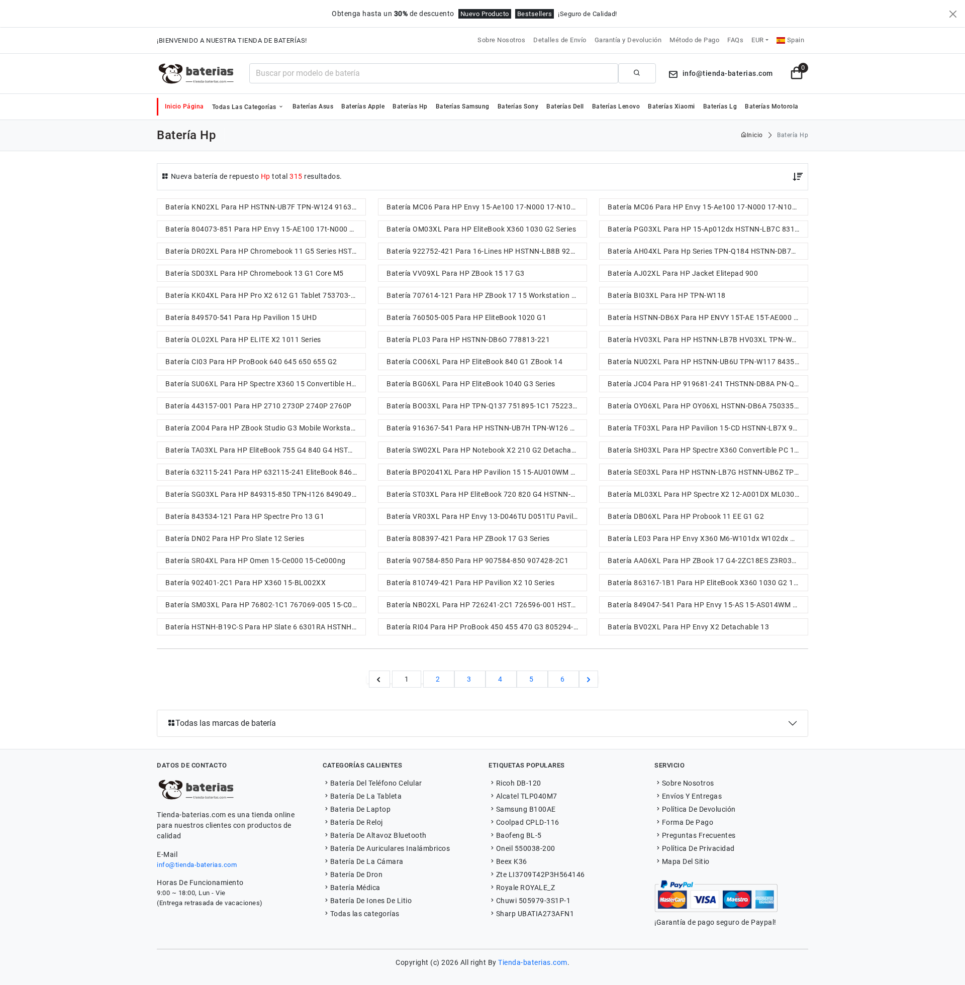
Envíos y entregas (692, 796)
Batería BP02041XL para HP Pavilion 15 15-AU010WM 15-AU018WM (487, 472)
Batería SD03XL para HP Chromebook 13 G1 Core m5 (254, 273)
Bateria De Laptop (360, 809)
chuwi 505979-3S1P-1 (533, 901)
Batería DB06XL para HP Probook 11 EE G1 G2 (686, 516)
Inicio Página (184, 106)
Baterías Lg (720, 106)
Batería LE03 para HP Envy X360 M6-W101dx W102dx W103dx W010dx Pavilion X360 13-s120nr (708, 538)
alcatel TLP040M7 (526, 796)
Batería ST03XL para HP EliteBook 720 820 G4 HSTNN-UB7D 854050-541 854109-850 (487, 494)
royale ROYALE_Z (525, 888)
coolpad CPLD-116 (527, 822)
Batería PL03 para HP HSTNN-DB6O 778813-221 (468, 340)
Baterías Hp (410, 106)
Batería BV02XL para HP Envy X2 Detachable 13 (688, 627)
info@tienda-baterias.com (197, 864)
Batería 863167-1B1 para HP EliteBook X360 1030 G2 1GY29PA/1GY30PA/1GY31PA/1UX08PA (708, 583)
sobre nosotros (688, 783)
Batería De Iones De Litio (371, 901)
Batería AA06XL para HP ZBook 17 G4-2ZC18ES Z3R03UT (704, 561)
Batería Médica (355, 888)
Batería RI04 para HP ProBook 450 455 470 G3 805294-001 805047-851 (487, 627)
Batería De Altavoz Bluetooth (378, 835)
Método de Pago (694, 40)
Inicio (755, 135)
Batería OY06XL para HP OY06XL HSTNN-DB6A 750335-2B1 (708, 406)
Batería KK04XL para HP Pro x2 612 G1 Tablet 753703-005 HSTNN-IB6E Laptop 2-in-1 (265, 295)
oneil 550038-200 (525, 848)
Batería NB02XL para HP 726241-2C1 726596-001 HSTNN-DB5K (487, 605)
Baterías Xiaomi (671, 106)
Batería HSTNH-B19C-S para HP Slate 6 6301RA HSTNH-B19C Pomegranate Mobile (265, 627)
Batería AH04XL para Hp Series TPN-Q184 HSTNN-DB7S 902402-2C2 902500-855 (708, 251)
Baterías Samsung (463, 106)
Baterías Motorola (772, 106)
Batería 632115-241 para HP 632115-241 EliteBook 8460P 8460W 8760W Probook (265, 472)
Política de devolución (699, 809)
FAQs (735, 40)
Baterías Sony (518, 106)
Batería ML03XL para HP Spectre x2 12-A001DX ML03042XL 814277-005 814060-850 (708, 494)
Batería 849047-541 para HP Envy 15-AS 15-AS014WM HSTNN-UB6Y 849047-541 (708, 605)
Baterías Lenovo (616, 106)
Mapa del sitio (686, 861)
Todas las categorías (245, 107)
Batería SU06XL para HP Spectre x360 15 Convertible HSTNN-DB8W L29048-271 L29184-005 (265, 384)
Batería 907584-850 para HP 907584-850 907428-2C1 (477, 561)
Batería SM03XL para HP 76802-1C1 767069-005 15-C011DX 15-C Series (265, 605)
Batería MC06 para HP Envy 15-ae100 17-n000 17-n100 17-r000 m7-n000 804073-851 (487, 207)
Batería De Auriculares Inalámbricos (390, 848)
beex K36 (511, 861)
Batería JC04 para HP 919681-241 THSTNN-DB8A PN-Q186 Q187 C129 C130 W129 (708, 384)
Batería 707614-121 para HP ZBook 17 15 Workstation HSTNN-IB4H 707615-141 (487, 295)
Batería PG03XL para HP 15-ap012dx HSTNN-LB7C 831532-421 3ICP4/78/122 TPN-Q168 (708, 229)
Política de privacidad (698, 848)
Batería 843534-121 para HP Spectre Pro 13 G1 (244, 516)
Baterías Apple (362, 106)
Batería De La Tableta (366, 796)
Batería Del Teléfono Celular (376, 783)
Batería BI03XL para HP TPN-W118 (667, 295)
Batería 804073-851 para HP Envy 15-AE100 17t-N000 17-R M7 (265, 229)
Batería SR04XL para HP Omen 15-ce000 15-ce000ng (255, 561)
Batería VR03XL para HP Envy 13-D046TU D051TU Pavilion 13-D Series (487, 516)
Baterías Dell (565, 106)
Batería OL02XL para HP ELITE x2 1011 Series (243, 340)
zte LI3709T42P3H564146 (540, 874)
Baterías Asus (313, 106)
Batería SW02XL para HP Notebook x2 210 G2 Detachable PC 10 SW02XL (487, 450)
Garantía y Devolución (628, 40)
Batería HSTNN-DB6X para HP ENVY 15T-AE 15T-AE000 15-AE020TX (708, 317)
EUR (757, 40)
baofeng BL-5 (519, 835)
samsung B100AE (526, 809)
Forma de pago (687, 822)
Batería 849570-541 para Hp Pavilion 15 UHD (241, 317)
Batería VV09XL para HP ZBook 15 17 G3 (456, 273)
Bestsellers (534, 14)
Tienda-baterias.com (532, 962)
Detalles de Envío (560, 40)
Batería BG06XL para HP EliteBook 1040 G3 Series (471, 384)
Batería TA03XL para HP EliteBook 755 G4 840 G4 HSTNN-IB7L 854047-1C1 (265, 450)
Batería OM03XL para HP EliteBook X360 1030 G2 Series (481, 229)
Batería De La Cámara (367, 861)
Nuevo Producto (484, 14)
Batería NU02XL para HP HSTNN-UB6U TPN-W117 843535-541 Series (708, 362)
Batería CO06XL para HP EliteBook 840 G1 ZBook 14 (474, 362)
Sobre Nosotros (501, 40)
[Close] (952, 14)
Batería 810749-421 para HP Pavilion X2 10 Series (470, 583)
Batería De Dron (356, 874)
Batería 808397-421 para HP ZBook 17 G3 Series (468, 538)
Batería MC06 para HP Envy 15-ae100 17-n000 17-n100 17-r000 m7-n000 (708, 207)
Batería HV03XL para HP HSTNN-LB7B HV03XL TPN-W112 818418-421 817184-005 (708, 340)
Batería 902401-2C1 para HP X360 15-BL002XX (245, 583)
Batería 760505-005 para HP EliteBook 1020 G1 (466, 317)
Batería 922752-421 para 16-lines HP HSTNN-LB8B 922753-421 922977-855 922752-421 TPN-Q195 (487, 251)
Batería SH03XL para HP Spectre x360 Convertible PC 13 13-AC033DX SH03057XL (708, 450)
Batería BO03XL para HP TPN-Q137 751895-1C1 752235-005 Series (487, 406)
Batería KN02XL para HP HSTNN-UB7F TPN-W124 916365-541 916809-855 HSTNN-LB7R (265, 207)
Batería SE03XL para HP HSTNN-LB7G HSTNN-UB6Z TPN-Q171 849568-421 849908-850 (708, 472)
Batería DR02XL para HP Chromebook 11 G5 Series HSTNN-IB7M (265, 251)
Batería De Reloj (356, 822)
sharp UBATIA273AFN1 (535, 914)
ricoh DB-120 (518, 783)
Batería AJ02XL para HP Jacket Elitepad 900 (683, 273)
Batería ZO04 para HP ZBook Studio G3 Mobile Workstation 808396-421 (265, 428)
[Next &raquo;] (588, 679)
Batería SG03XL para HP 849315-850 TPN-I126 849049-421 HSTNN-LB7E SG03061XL (265, 494)
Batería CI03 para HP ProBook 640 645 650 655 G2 (251, 362)
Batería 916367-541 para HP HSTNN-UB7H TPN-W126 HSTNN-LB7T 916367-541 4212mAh (487, 428)
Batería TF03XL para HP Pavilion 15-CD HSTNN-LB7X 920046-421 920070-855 (708, 428)
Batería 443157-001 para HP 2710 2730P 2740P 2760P (258, 406)
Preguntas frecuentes (699, 835)
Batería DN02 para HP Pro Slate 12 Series (234, 538)
